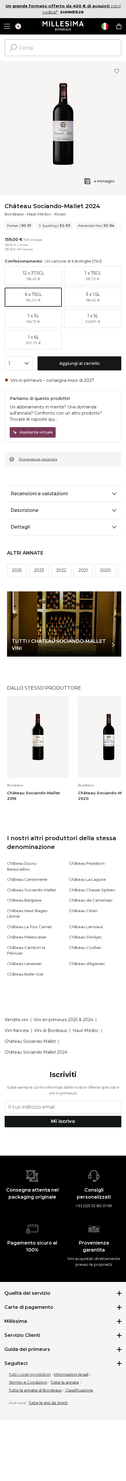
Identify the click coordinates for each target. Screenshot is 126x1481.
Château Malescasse (26, 937)
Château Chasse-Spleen (92, 890)
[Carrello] (118, 26)
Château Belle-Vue (25, 974)
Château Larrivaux (86, 926)
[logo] (63, 26)
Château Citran (83, 910)
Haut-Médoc (39, 214)
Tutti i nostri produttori (30, 1374)
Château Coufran (85, 947)
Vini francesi (17, 1030)
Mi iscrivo (63, 1121)
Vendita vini (16, 1019)
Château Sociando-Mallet (31, 890)
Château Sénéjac (85, 937)
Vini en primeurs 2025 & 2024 (63, 1019)
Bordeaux (14, 214)
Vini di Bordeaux (50, 1030)
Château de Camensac (91, 900)
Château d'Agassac (87, 963)
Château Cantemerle (27, 879)
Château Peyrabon (87, 863)
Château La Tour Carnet (29, 926)
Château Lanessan (24, 963)
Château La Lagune (87, 879)
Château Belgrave (24, 900)
